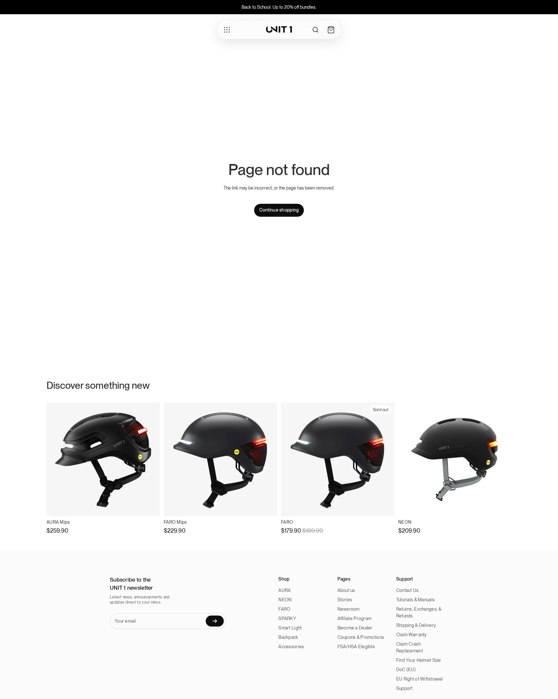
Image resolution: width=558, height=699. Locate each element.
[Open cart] (331, 29)
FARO (284, 609)
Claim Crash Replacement (409, 647)
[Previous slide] (290, 459)
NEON (285, 599)
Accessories (291, 646)
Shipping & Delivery (416, 625)
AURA (284, 590)
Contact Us (407, 590)
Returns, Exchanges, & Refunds (418, 612)
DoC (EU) (406, 669)
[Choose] (150, 506)
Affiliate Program (354, 618)
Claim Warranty (411, 634)
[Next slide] (384, 459)
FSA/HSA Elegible (356, 646)
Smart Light (290, 627)
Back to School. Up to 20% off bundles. (279, 7)
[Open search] (315, 29)
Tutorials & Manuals (415, 599)
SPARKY (287, 618)
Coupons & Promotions (360, 637)
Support (404, 688)
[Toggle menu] (227, 29)
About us (346, 590)
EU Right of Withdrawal (419, 679)
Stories (344, 599)
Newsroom (348, 609)
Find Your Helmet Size (418, 660)
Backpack (288, 637)
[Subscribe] (214, 621)
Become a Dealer (355, 627)
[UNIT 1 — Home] (279, 29)
